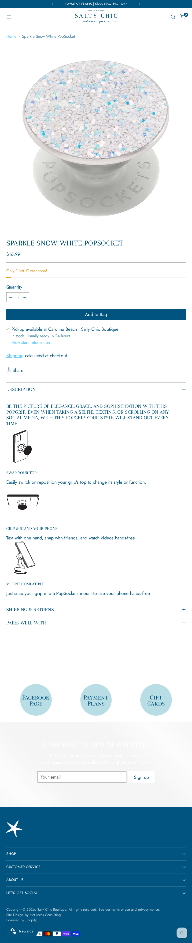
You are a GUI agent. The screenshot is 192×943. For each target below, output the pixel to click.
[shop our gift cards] (156, 699)
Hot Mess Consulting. (46, 914)
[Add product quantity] (25, 297)
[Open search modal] (173, 17)
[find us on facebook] (35, 699)
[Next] (139, 4)
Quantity (14, 287)
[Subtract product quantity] (11, 297)
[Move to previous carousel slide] (171, 662)
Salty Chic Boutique (51, 909)
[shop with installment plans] (96, 699)
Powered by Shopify (21, 920)
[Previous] (53, 4)
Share (17, 370)
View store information (30, 342)
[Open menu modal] (9, 17)
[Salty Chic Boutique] (96, 17)
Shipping (15, 355)
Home (11, 36)
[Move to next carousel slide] (182, 661)
